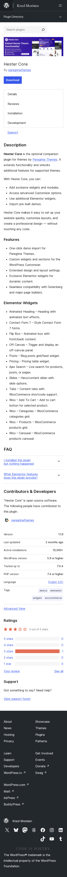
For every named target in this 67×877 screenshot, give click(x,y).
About (8, 721)
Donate (42, 766)
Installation (15, 113)
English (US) (55, 582)
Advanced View (14, 608)
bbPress (11, 798)
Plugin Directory (13, 16)
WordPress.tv (15, 773)
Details (12, 94)
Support (12, 132)
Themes (40, 728)
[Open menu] (61, 5)
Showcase (42, 721)
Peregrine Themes (45, 159)
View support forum (17, 699)
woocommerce (53, 598)
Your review (12, 671)
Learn (7, 753)
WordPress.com (16, 785)
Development (17, 123)
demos (43, 590)
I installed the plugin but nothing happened (19, 461)
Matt (9, 791)
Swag (41, 773)
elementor (56, 590)
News (8, 728)
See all (58, 671)
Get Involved (44, 753)
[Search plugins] (43, 29)
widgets (37, 598)
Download (12, 80)
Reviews (13, 104)
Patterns (41, 741)
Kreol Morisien (22, 821)
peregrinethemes (19, 70)
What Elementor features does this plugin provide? (21, 475)
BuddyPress (14, 804)
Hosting (9, 735)
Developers (11, 766)
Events (40, 760)
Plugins (40, 735)
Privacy (9, 741)
